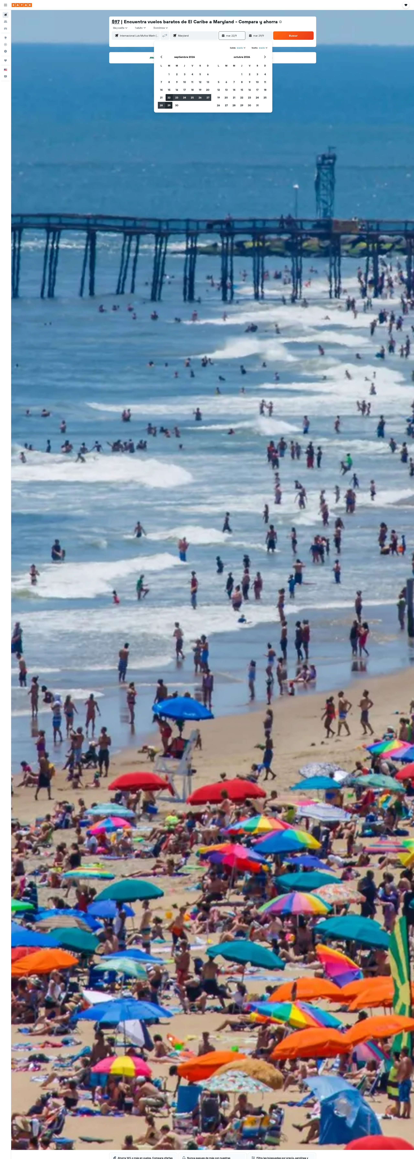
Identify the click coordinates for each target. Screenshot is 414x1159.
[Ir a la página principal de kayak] (22, 5)
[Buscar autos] (5, 28)
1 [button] (241, 74)
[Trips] (5, 60)
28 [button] (161, 105)
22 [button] (169, 97)
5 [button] (200, 74)
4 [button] (192, 74)
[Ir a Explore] (5, 37)
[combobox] (120, 27)
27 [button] (208, 97)
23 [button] (176, 97)
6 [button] (208, 74)
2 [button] (177, 74)
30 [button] (176, 105)
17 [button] (184, 89)
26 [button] (200, 97)
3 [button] (184, 74)
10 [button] (184, 82)
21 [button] (161, 97)
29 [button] (169, 105)
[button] (5, 5)
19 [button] (200, 89)
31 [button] (257, 105)
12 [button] (200, 82)
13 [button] (208, 82)
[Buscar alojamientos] (5, 21)
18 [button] (192, 89)
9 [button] (177, 82)
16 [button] (177, 89)
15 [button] (169, 89)
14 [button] (161, 89)
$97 (116, 21)
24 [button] (184, 97)
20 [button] (207, 89)
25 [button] (192, 97)
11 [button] (192, 82)
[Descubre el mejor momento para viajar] (5, 51)
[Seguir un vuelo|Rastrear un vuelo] (5, 44)
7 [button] (161, 82)
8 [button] (169, 82)
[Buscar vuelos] (5, 15)
